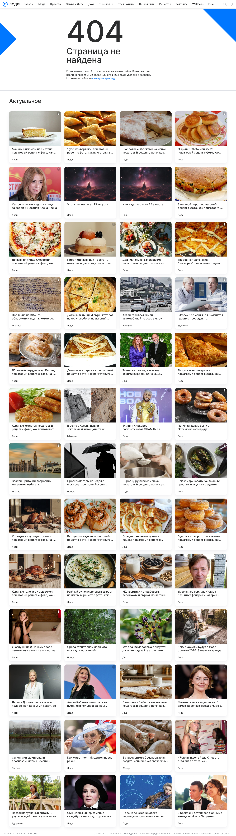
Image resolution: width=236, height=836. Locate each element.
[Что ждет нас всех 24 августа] (146, 193)
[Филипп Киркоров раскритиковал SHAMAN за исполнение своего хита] (146, 414)
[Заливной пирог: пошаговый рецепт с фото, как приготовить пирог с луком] (201, 193)
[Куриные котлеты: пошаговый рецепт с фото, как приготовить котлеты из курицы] (35, 414)
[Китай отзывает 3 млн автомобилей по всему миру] (146, 303)
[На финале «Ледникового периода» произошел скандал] (146, 801)
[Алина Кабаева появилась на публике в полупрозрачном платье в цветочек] (90, 690)
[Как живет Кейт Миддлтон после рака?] (90, 746)
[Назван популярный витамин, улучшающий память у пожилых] (35, 801)
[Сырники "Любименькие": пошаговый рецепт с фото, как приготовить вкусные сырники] (201, 137)
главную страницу (103, 78)
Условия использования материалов (192, 833)
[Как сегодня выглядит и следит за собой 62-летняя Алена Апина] (35, 193)
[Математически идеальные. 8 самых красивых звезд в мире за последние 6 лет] (201, 690)
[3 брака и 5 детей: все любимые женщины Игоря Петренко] (201, 801)
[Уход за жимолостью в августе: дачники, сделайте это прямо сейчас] (146, 635)
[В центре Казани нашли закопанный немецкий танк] (90, 414)
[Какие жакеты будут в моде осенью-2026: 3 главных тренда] (201, 635)
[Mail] (5, 4)
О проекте (99, 833)
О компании (19, 833)
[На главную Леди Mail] (14, 4)
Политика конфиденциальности (155, 833)
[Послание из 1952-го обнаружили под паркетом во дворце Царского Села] (35, 303)
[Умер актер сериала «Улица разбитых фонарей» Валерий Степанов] (201, 580)
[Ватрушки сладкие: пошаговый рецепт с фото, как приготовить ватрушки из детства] (90, 524)
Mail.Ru (7, 833)
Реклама (32, 833)
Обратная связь (222, 833)
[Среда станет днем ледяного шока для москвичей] (90, 635)
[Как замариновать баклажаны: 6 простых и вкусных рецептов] (201, 469)
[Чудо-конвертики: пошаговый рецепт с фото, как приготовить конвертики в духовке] (90, 137)
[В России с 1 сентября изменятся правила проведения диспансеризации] (201, 303)
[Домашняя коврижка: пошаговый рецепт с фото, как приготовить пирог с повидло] (90, 358)
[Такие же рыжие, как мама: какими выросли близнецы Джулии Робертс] (146, 358)
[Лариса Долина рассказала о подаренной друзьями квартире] (35, 690)
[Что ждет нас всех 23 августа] (90, 193)
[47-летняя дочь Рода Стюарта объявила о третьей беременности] (201, 746)
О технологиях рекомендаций (122, 833)
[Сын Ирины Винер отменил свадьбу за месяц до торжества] (90, 801)
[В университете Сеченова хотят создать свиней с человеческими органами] (146, 746)
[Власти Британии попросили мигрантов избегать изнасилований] (35, 469)
